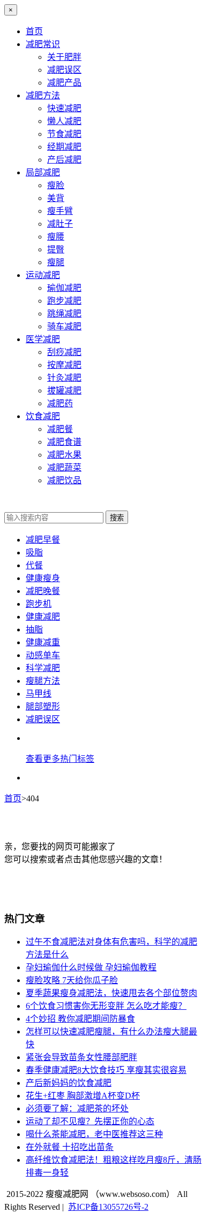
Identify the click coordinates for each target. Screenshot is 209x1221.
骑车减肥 (64, 326)
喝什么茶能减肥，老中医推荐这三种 (94, 1134)
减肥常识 (43, 44)
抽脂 (34, 629)
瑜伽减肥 (64, 287)
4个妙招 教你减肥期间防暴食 (80, 1018)
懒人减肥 (64, 121)
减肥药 (60, 403)
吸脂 (34, 552)
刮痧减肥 (64, 352)
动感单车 (43, 655)
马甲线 (38, 693)
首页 (34, 31)
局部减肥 (43, 172)
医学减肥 (43, 339)
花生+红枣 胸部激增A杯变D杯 (83, 1095)
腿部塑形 (43, 706)
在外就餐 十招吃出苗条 (70, 1147)
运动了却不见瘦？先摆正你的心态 (90, 1121)
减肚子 (60, 223)
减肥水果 (64, 454)
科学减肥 (43, 668)
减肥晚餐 (43, 591)
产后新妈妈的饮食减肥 (68, 1082)
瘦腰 (55, 236)
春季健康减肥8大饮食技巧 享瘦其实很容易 (106, 1070)
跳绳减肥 (64, 313)
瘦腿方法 (43, 680)
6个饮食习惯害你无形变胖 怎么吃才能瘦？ (106, 1005)
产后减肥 (64, 159)
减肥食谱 (64, 441)
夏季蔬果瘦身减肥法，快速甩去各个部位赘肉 (111, 993)
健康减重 (43, 642)
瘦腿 (55, 262)
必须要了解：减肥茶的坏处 (77, 1108)
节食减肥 (64, 133)
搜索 (117, 518)
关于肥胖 (64, 56)
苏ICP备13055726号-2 (108, 1206)
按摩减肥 (64, 364)
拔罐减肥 (64, 390)
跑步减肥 (64, 300)
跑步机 (38, 603)
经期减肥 (64, 146)
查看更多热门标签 (60, 758)
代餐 (34, 565)
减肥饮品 (64, 480)
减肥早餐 (43, 539)
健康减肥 (43, 616)
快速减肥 (64, 108)
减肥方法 (43, 95)
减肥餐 (60, 429)
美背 (55, 198)
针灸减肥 (64, 377)
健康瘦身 (43, 578)
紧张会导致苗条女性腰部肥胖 (81, 1057)
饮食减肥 (43, 416)
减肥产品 (64, 82)
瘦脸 (55, 185)
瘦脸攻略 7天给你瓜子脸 (72, 980)
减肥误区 (64, 69)
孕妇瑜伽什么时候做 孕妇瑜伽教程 (91, 967)
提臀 (55, 249)
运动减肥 (43, 275)
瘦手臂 (60, 210)
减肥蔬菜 (64, 467)
